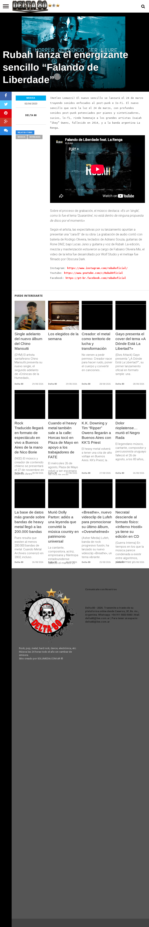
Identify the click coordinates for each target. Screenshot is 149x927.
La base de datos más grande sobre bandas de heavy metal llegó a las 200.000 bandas (30, 522)
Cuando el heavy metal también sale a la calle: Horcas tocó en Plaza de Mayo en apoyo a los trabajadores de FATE (63, 440)
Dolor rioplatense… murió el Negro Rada (127, 430)
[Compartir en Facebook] (6, 96)
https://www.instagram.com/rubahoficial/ (97, 268)
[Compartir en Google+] (6, 122)
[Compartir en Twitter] (6, 104)
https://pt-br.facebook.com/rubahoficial (96, 278)
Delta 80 (30, 115)
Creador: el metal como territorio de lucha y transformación (96, 341)
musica (21, 137)
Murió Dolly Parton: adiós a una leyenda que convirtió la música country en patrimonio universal (63, 526)
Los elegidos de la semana (63, 336)
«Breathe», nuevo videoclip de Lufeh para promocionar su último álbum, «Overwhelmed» (97, 522)
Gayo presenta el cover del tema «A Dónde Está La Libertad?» (130, 341)
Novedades (35, 137)
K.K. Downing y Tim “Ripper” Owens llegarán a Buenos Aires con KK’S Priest (96, 433)
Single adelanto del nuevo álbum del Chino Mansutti (28, 341)
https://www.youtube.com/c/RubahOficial (93, 272)
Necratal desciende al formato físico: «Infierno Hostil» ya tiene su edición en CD (128, 524)
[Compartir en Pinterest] (6, 113)
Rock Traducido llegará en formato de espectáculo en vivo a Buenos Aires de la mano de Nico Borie (29, 437)
